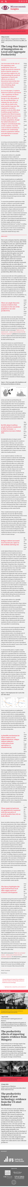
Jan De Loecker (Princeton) (12, 1088)
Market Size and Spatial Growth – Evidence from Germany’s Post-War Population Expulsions (13, 332)
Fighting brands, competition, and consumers (15, 986)
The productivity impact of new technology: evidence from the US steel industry (13, 1099)
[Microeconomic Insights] (13, 8)
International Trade (7, 1018)
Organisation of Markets (18, 39)
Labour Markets (6, 39)
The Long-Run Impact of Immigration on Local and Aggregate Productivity (14, 50)
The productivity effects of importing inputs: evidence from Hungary (14, 1035)
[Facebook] (24, 1)
